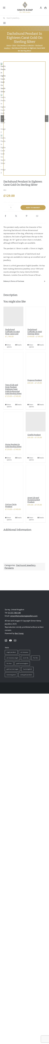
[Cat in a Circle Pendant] (13, 483)
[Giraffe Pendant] (35, 421)
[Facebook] (5, 216)
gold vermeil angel (12, 669)
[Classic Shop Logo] (25, 2)
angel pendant (11, 652)
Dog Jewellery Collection (25, 45)
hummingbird (27, 669)
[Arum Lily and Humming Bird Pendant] (35, 479)
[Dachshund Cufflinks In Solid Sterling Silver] (35, 316)
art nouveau (24, 652)
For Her (35, 658)
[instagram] (6, 640)
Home (8, 45)
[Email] (37, 216)
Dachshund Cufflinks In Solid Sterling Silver (34, 331)
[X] (16, 216)
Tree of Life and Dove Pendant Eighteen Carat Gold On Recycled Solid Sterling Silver (13, 389)
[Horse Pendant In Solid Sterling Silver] (13, 426)
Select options (9, 346)
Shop (14, 45)
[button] (24, 281)
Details (19, 345)
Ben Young (19, 633)
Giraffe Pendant (34, 435)
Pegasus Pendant (34, 380)
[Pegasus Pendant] (35, 364)
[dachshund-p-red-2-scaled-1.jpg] (25, 82)
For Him (9, 663)
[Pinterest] (26, 216)
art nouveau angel (12, 658)
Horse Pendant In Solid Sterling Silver (13, 445)
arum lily (25, 658)
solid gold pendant (26, 675)
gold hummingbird (22, 663)
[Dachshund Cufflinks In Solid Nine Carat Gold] (13, 316)
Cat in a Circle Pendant (10, 505)
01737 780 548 (14, 613)
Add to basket (33, 207)
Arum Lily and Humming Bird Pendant (33, 500)
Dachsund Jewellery (25, 565)
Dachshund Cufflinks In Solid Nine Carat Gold (12, 331)
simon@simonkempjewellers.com (23, 616)
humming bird (11, 675)
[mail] (15, 640)
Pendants (9, 568)
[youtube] (10, 640)
